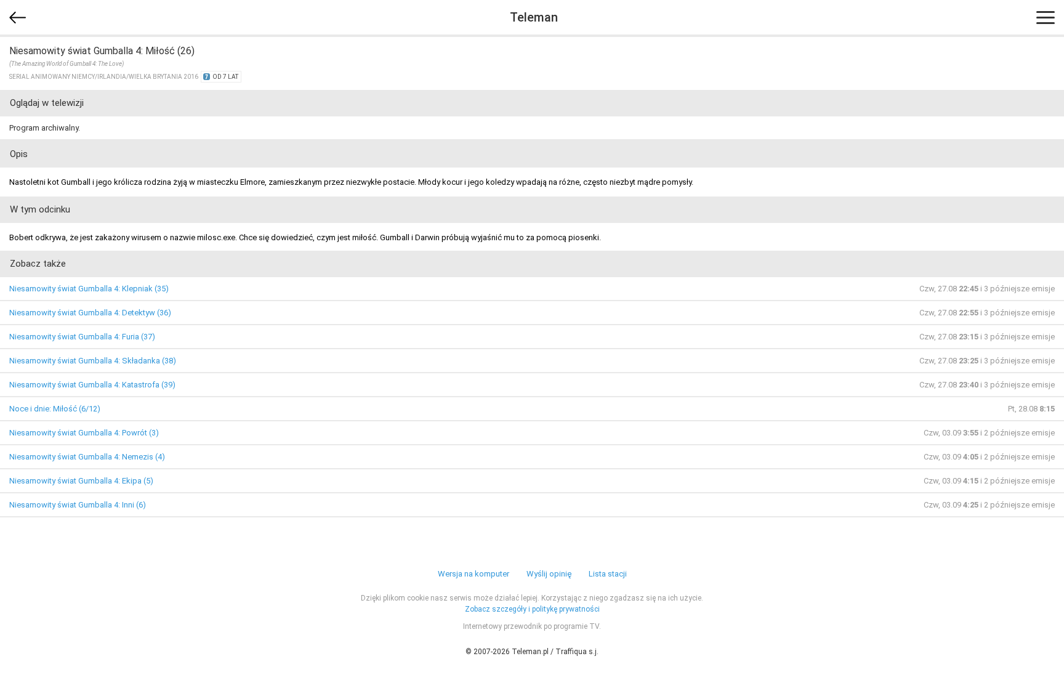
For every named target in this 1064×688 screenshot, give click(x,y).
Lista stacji (608, 573)
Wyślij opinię (548, 573)
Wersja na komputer (473, 573)
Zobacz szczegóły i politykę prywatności (532, 609)
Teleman (534, 17)
